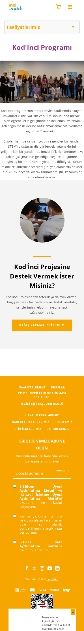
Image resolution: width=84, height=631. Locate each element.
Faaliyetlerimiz (32, 387)
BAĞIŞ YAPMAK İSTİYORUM (42, 325)
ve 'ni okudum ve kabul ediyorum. (40, 496)
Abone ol (60, 472)
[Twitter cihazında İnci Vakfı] (34, 568)
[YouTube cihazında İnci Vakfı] (49, 568)
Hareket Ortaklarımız (30, 422)
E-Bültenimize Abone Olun (42, 444)
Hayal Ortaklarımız (42, 415)
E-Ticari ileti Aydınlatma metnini (40, 544)
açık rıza (54, 528)
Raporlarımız (58, 429)
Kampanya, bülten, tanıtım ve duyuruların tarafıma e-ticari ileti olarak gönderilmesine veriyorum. (40, 524)
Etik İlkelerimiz (28, 429)
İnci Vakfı (52, 579)
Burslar (58, 387)
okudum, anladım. (40, 546)
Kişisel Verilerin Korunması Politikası (42, 395)
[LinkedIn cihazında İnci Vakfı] (57, 568)
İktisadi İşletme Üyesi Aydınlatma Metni (40, 496)
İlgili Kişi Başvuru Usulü (42, 404)
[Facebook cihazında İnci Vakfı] (27, 568)
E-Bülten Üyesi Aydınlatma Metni (40, 488)
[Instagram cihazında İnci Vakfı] (42, 568)
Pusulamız (63, 422)
